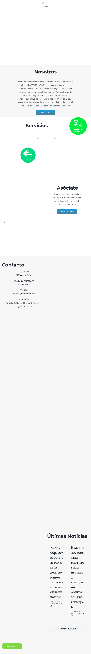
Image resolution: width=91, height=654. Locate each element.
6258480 (19, 275)
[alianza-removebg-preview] (72, 138)
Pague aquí (11, 646)
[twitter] (28, 311)
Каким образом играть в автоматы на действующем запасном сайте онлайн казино (56, 572)
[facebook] (19, 311)
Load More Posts (67, 628)
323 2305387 (23, 284)
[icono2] (28, 148)
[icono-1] (78, 118)
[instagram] (24, 311)
